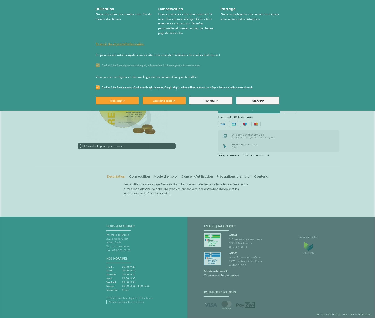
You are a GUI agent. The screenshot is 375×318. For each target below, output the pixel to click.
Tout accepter (117, 100)
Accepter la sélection (164, 100)
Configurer (258, 100)
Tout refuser (211, 100)
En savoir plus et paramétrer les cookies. (120, 43)
